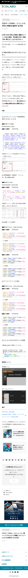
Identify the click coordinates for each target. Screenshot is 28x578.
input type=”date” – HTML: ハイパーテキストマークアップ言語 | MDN (13, 416)
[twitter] (10, 572)
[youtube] (15, 572)
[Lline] (12, 460)
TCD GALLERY (18, 568)
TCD (16, 10)
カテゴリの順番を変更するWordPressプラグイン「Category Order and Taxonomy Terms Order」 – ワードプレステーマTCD (19, 433)
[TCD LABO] (9, 6)
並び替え (6, 28)
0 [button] (14, 481)
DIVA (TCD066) (9, 492)
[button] (2, 11)
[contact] (17, 572)
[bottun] (26, 6)
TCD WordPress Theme (7, 568)
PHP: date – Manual (7, 412)
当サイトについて (9, 10)
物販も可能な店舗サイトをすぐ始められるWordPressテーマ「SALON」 (14, 2)
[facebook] (12, 572)
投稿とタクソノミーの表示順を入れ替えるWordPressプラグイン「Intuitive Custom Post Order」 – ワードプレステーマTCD (18, 447)
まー (10, 490)
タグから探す (22, 10)
